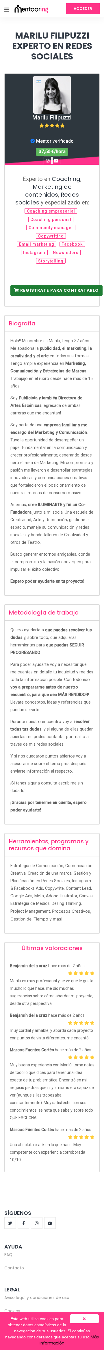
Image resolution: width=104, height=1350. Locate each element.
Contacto (14, 1268)
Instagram (34, 252)
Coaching (66, 179)
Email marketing (36, 244)
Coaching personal (50, 219)
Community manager (51, 227)
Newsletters (66, 252)
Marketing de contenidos (48, 191)
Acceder (83, 8)
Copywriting (51, 236)
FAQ (8, 1254)
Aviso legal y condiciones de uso (36, 1297)
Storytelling (51, 261)
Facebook (72, 244)
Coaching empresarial (51, 211)
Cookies (12, 1311)
